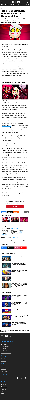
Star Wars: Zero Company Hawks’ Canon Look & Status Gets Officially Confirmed (19, 264)
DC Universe (21, 5)
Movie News (4, 344)
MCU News (4, 348)
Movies (6, 5)
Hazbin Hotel (14, 228)
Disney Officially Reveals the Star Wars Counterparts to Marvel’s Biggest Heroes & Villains (19, 257)
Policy (2, 391)
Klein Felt (4, 22)
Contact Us (4, 387)
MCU (2, 5)
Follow (4, 247)
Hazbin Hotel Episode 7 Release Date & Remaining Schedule (15, 224)
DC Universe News (6, 353)
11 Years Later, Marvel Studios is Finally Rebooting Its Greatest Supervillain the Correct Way (19, 323)
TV (11, 5)
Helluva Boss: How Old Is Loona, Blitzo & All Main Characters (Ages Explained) (6, 224)
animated (12, 50)
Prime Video (4, 234)
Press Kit (3, 389)
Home (2, 8)
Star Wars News (5, 350)
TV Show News (5, 346)
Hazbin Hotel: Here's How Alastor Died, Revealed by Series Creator (24, 224)
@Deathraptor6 (10, 144)
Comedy (21, 232)
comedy (17, 50)
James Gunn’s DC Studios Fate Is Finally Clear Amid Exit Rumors (19, 271)
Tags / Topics (4, 371)
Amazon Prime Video (9, 330)
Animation (21, 231)
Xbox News (4, 358)
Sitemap (3, 393)
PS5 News (3, 361)
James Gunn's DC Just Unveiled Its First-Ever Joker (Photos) (19, 296)
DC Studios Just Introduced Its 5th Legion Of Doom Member (19, 278)
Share (4, 212)
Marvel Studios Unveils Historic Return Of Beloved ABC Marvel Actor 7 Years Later (19, 316)
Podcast (3, 366)
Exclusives (3, 369)
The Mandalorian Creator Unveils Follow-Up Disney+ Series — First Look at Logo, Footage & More (19, 303)
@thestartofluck (6, 125)
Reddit (16, 132)
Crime (20, 233)
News (14, 5)
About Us (3, 384)
